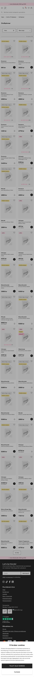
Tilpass (17, 672)
